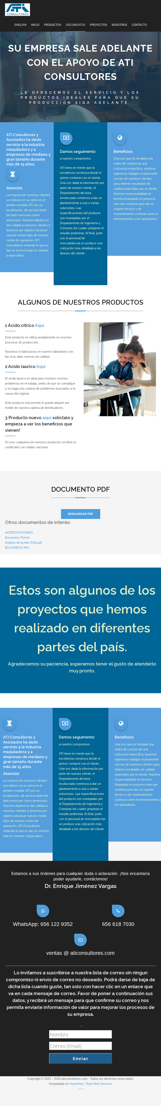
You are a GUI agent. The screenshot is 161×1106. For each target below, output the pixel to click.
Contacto (139, 24)
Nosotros (119, 24)
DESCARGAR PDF (80, 514)
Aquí (39, 325)
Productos (52, 24)
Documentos (75, 24)
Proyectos (98, 24)
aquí (47, 417)
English (20, 24)
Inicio (35, 24)
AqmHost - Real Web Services (91, 1083)
